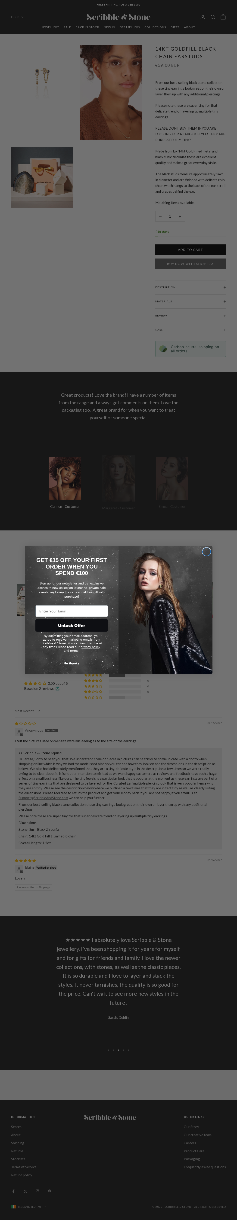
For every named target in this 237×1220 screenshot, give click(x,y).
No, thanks (71, 663)
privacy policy (90, 647)
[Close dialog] (207, 552)
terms (74, 650)
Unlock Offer (71, 625)
